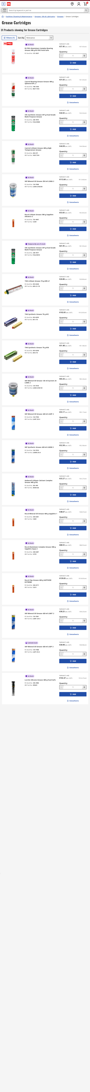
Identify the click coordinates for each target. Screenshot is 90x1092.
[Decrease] (61, 56)
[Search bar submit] (86, 10)
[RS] (9, 4)
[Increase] (84, 56)
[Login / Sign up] (79, 4)
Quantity (63, 52)
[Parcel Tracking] (72, 4)
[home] (3, 16)
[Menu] (3, 4)
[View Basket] (85, 4)
